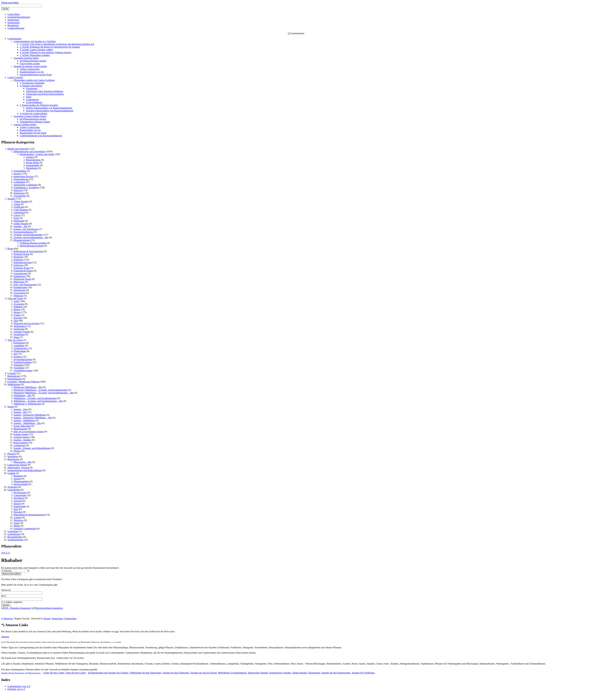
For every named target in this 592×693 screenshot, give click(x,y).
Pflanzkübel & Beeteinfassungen (29, 514)
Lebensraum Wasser (17, 464)
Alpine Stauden (21, 201)
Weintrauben (20, 326)
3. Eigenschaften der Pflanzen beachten (39, 105)
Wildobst (18, 306)
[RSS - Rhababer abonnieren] (16, 608)
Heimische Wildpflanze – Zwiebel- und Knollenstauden (41, 390)
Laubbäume (19, 182)
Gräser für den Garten (53, 672)
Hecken (17, 173)
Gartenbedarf (13, 489)
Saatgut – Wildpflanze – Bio (27, 423)
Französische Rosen (23, 270)
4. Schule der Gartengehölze (33, 113)
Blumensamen (20, 428)
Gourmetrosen (20, 273)
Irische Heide (32, 162)
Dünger (17, 503)
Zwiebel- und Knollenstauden (28, 234)
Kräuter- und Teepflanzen (26, 229)
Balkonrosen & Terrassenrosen (28, 251)
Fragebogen (31, 88)
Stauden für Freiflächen (363, 672)
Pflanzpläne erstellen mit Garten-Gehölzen (34, 80)
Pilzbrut (17, 451)
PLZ (3, 596)
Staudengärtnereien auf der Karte (36, 74)
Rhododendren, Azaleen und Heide (37, 154)
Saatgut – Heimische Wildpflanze (30, 415)
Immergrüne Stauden (258, 672)
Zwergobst (19, 304)
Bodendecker (13, 376)
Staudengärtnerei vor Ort (32, 72)
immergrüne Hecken (23, 176)
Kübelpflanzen (14, 379)
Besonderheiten (15, 537)
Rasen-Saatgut (21, 442)
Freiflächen (19, 207)
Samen (10, 406)
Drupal (47, 618)
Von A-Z (5, 552)
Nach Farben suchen (30, 63)
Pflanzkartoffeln (21, 481)
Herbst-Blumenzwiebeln (31, 245)
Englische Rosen (22, 268)
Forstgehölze (20, 196)
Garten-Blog (13, 14)
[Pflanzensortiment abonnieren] (47, 608)
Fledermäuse (20, 351)
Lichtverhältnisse (34, 102)
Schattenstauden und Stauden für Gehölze (108, 672)
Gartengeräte (20, 495)
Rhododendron (33, 160)
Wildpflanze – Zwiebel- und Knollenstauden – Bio (38, 401)
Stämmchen (19, 193)
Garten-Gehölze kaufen (25, 124)
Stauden (11, 198)
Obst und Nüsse (15, 298)
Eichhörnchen (20, 348)
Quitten (17, 315)
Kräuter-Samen (21, 434)
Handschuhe (20, 506)
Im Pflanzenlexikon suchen (33, 60)
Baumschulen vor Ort (30, 130)
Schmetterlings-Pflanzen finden (35, 121)
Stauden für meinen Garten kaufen (30, 66)
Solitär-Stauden (21, 223)
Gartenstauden (14, 38)
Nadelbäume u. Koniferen (26, 187)
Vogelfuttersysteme (23, 370)
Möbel (17, 525)
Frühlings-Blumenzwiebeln (33, 243)
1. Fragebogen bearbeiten (32, 83)
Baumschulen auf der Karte (33, 133)
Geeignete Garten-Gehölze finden (30, 116)
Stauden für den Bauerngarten (336, 672)
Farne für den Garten (76, 672)
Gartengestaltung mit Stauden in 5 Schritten (35, 41)
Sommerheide (32, 165)
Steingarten (19, 220)
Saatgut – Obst (21, 409)
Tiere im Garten (15, 340)
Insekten (18, 356)
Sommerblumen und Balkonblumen (24, 470)
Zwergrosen (19, 293)
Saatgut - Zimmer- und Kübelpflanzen (32, 448)
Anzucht (18, 501)
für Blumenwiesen (33, 673)
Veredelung (19, 334)
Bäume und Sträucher (18, 148)
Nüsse (17, 337)
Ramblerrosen (20, 287)
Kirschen (18, 318)
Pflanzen (11, 453)
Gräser (17, 204)
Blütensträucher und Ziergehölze (29, 151)
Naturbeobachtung (23, 362)
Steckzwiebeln (21, 484)
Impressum (57, 618)
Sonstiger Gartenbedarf (25, 528)
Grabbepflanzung (15, 28)
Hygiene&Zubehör (23, 359)
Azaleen (30, 157)
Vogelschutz (13, 19)
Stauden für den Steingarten (12, 673)
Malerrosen (19, 281)
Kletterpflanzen (21, 179)
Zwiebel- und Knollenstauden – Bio (31, 237)
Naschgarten (13, 22)
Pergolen (18, 512)
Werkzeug (18, 520)
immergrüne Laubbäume (25, 184)
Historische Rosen (22, 279)
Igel (15, 354)
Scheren (17, 517)
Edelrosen (18, 265)
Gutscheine (12, 531)
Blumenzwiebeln (22, 240)
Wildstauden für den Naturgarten (145, 672)
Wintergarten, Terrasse (18, 467)
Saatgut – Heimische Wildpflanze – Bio (33, 417)
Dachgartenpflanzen (23, 232)
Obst (16, 320)
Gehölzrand (19, 212)
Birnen (17, 309)
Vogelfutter (19, 367)
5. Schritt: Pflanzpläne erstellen (35, 55)
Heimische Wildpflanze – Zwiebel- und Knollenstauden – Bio (44, 392)
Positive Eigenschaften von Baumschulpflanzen (49, 108)
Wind (28, 97)
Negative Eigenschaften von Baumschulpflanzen (49, 110)
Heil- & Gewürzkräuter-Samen (29, 431)
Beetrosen (18, 257)
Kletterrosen (19, 276)
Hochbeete (19, 498)
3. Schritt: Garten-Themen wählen (36, 49)
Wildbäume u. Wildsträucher (27, 403)
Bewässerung (20, 492)
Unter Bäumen (21, 209)
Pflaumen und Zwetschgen (27, 323)
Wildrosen (18, 295)
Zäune (17, 523)
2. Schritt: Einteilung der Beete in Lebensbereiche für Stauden (50, 47)
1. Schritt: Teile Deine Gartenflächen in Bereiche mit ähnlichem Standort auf (57, 44)
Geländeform (32, 99)
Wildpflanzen (13, 384)
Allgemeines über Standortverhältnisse (44, 91)
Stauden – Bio (20, 226)
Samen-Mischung (22, 426)
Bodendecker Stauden (280, 672)
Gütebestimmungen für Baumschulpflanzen (41, 135)
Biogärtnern (13, 25)
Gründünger (19, 445)
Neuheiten (12, 487)
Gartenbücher (14, 534)
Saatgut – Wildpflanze (24, 420)
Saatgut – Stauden (22, 440)
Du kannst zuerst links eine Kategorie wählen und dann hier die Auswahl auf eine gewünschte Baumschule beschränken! (60, 568)
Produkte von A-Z (16, 689)
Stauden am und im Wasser (203, 672)
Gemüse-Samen (21, 437)
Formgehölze (20, 171)
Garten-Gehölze (15, 77)
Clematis (11, 373)
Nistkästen (19, 365)
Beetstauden (314, 672)
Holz (16, 509)
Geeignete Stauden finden (26, 58)
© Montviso (7, 618)
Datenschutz (70, 618)
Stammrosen (20, 290)
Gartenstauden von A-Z (18, 686)
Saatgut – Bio (20, 412)
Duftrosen (18, 259)
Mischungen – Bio (23, 462)
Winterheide (32, 168)
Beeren (17, 312)
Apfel (16, 301)
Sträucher (18, 190)
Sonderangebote (15, 539)
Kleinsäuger (19, 342)
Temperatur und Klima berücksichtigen (45, 94)
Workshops (12, 456)
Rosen (10, 248)
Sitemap (5, 636)
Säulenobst (19, 329)
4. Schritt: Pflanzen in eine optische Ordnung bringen (45, 52)
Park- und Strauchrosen (25, 284)
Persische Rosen (21, 254)
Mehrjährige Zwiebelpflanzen (232, 672)
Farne (16, 218)
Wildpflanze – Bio (22, 395)
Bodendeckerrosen (23, 262)
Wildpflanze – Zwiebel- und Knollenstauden (35, 398)
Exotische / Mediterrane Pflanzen (23, 381)
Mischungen (13, 459)
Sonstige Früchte (22, 331)
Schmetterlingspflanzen (18, 17)
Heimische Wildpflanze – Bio (28, 387)
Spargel (17, 478)
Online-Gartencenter (30, 69)
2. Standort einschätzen (31, 85)
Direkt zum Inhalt (9, 2)
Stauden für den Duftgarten (176, 672)
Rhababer (18, 476)
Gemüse (11, 473)
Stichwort (6, 590)
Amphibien (19, 345)
